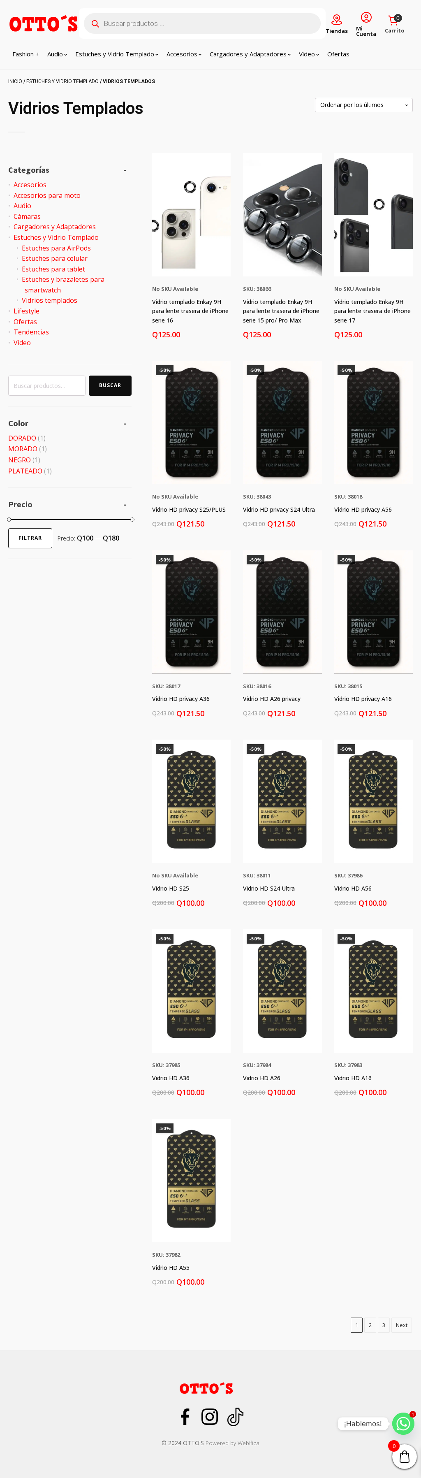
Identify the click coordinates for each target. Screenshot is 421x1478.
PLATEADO (25, 471)
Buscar (110, 385)
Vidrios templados (49, 300)
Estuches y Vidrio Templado (114, 54)
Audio (55, 54)
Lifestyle (26, 311)
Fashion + (25, 54)
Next (401, 1325)
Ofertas (338, 54)
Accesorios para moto (47, 195)
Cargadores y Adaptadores (248, 54)
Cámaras (27, 216)
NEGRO (19, 459)
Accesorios (182, 54)
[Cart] (394, 21)
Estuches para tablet (53, 269)
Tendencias (31, 331)
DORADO (22, 438)
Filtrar (30, 537)
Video (307, 54)
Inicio (15, 81)
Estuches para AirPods (56, 248)
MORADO (22, 448)
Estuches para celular (55, 258)
